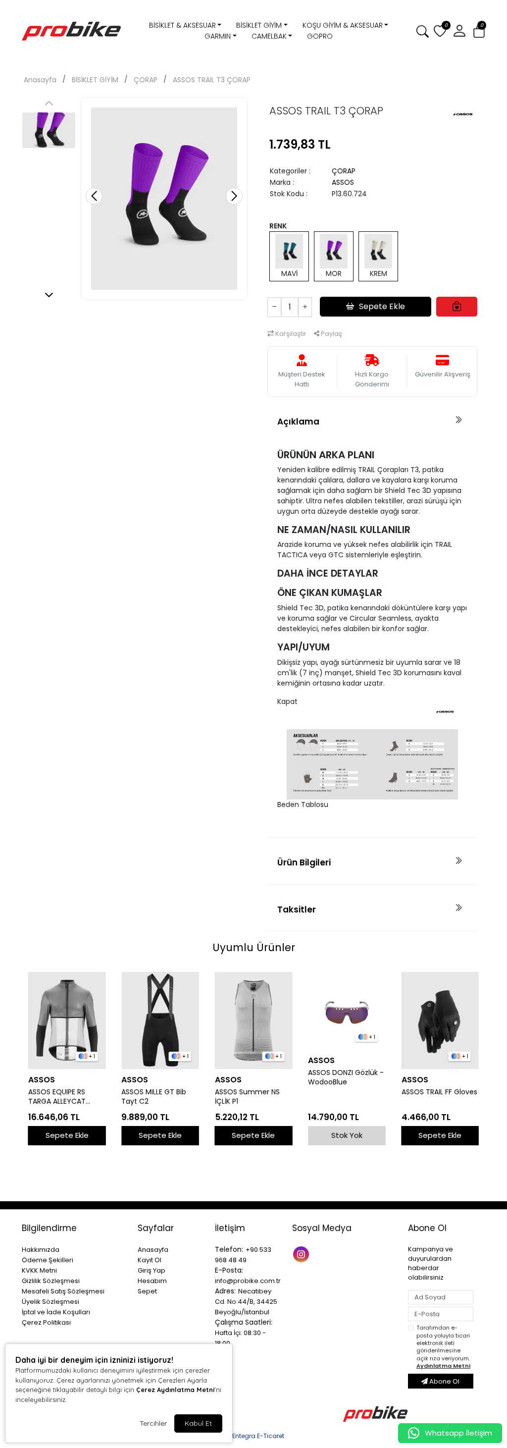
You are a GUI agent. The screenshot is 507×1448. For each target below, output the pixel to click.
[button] (479, 31)
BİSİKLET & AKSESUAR (182, 25)
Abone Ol (443, 1381)
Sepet (147, 1291)
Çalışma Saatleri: (243, 1322)
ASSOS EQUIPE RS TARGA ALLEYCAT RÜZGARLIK (57, 1096)
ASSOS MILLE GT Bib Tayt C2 (153, 1096)
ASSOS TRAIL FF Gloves (439, 1092)
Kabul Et (198, 1423)
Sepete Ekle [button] (382, 306)
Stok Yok (346, 1135)
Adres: (225, 1291)
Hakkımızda (40, 1249)
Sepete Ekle (67, 1135)
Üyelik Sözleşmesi (50, 1301)
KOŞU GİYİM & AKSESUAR (343, 25)
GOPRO (320, 36)
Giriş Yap (151, 1270)
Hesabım (152, 1281)
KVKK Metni (39, 1270)
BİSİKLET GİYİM (259, 25)
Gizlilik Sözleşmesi (51, 1281)
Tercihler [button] (153, 1423)
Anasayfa (40, 79)
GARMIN (217, 36)
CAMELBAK (269, 36)
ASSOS (343, 182)
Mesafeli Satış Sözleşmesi (63, 1291)
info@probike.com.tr (248, 1281)
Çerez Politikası (46, 1322)
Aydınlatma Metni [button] (443, 1366)
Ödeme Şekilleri (47, 1260)
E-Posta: (229, 1270)
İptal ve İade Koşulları (56, 1312)
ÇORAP (145, 79)
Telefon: (229, 1249)
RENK (278, 226)
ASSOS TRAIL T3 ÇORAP (212, 79)
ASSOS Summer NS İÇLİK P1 (247, 1096)
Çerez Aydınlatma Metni (175, 1390)
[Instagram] (302, 1253)
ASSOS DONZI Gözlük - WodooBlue (346, 1077)
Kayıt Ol (149, 1260)
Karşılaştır (290, 333)
